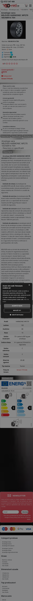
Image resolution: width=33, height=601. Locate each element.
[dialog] (16, 300)
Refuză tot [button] (17, 310)
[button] (16, 315)
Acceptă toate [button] (17, 306)
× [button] (29, 285)
